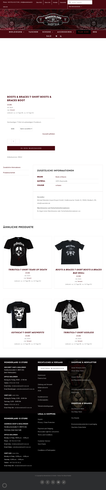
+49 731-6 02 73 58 (14, 441)
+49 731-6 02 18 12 (15, 462)
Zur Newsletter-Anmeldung (80, 380)
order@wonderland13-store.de (25, 389)
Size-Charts (42, 444)
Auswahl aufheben (48, 134)
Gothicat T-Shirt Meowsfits (27, 332)
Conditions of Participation (46, 450)
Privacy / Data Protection (46, 422)
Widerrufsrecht (43, 387)
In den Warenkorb (31, 148)
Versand (12, 110)
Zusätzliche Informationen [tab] (11, 167)
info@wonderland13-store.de (20, 386)
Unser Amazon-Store (78, 368)
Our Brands (75, 418)
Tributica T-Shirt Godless (78, 332)
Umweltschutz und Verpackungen (82, 389)
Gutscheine (75, 392)
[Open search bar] (61, 36)
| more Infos (15, 453)
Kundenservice (43, 397)
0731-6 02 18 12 (14, 404)
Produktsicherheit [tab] (9, 172)
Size (12, 129)
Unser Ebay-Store (77, 371)
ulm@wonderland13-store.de (23, 407)
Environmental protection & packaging (84, 424)
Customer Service (44, 441)
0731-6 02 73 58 (14, 383)
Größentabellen (43, 400)
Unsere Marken (76, 377)
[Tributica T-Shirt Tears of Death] (18, 238)
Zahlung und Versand (45, 384)
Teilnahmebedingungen (45, 406)
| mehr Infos (15, 395)
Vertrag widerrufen (52, 368)
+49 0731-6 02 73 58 (13, 2)
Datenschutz (42, 378)
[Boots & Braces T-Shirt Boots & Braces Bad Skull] (69, 238)
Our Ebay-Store (76, 412)
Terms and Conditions (45, 435)
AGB (39, 391)
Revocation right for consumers (48, 432)
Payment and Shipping (45, 428)
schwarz (58, 185)
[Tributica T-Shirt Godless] (69, 300)
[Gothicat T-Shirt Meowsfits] (18, 300)
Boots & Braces (61, 177)
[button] (4, 485)
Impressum (42, 375)
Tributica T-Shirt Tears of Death (27, 269)
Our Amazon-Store (77, 409)
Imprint (40, 419)
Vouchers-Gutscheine (78, 427)
